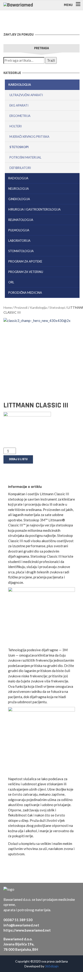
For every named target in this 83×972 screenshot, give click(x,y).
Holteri (15, 126)
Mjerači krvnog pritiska (29, 136)
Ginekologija (19, 199)
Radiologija (18, 178)
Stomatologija (21, 251)
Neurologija (18, 188)
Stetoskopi (19, 147)
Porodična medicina (25, 292)
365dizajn (52, 966)
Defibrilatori (20, 168)
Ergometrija (19, 116)
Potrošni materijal (25, 157)
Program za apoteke (25, 261)
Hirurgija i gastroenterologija (34, 209)
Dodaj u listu (18, 459)
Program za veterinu (25, 272)
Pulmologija (18, 230)
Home (7, 307)
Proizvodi (20, 307)
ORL (11, 282)
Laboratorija (19, 240)
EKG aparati (18, 105)
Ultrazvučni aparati (26, 95)
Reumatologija (20, 220)
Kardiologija (19, 84)
